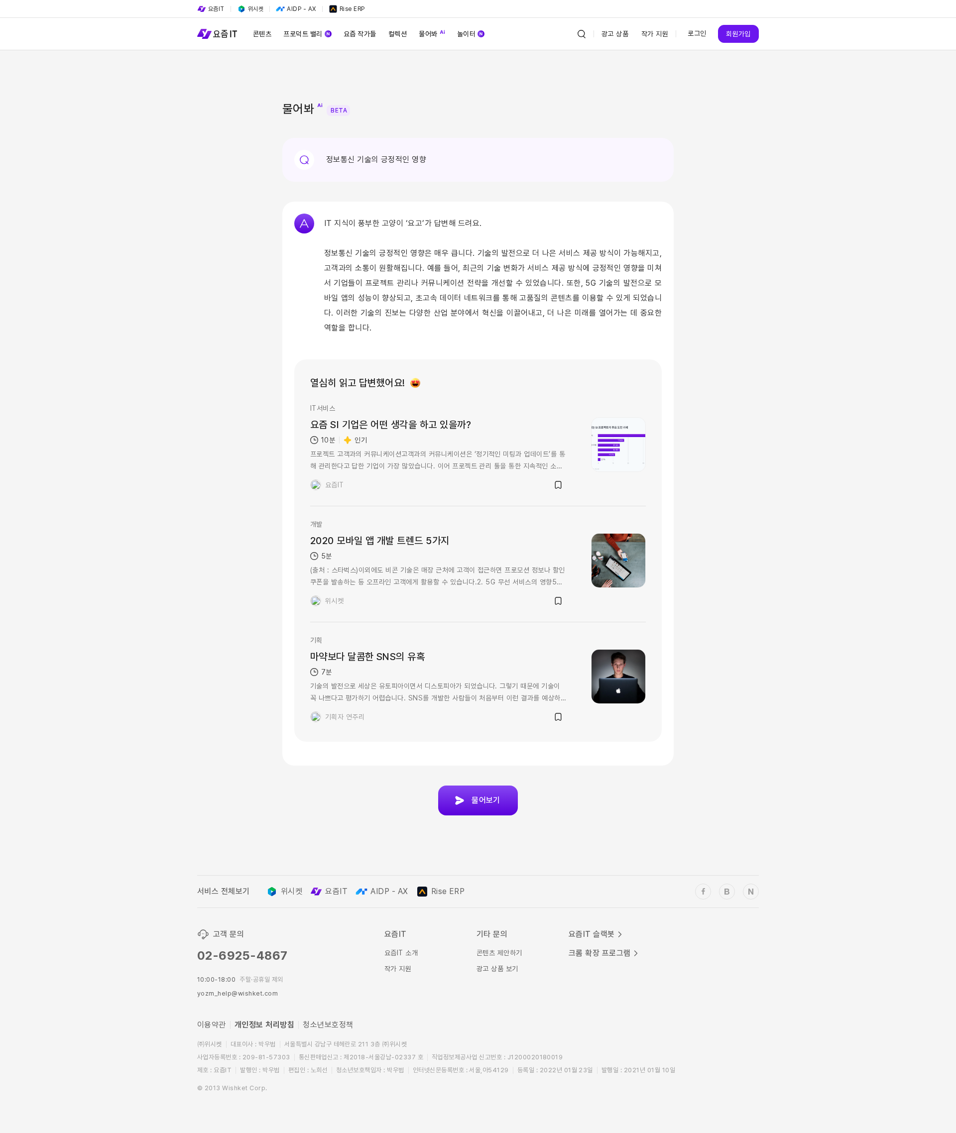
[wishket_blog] (727, 892)
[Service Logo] (217, 34)
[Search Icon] (582, 34)
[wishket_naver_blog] (751, 892)
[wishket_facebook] (703, 892)
